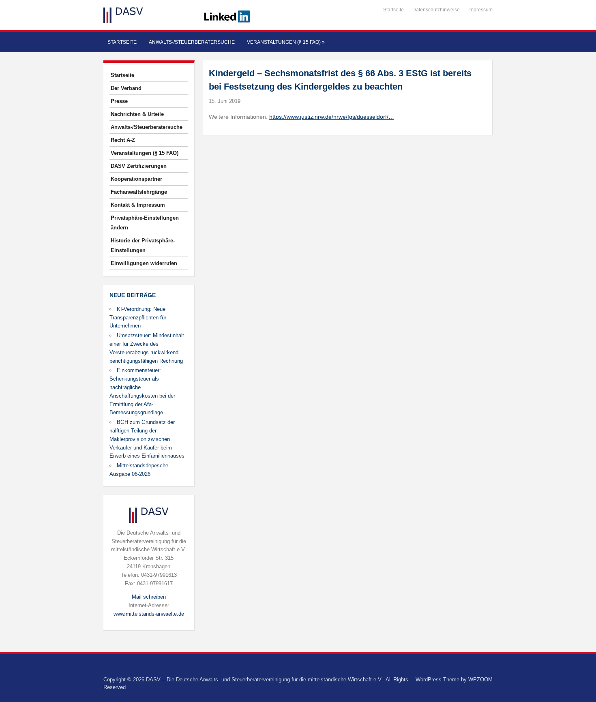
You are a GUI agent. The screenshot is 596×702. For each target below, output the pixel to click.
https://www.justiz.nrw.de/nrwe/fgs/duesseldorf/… (331, 116)
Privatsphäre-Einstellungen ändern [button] (145, 223)
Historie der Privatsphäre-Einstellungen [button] (143, 245)
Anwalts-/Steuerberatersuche (192, 42)
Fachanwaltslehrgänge (139, 192)
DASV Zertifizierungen (139, 166)
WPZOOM (480, 679)
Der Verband (126, 88)
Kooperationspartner (136, 179)
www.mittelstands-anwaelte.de (149, 614)
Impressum (480, 10)
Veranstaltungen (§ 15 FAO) (286, 42)
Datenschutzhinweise (436, 10)
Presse (119, 101)
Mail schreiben (149, 597)
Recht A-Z (123, 140)
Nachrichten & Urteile (137, 114)
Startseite (393, 10)
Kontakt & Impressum (138, 205)
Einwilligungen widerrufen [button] (144, 263)
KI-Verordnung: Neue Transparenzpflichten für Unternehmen (137, 317)
